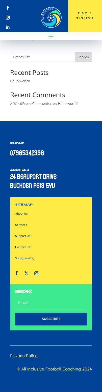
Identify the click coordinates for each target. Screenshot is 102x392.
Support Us (22, 236)
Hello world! (20, 81)
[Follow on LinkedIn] (8, 27)
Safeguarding (24, 258)
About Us (21, 213)
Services (21, 225)
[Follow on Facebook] (8, 8)
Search (83, 57)
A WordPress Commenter (31, 103)
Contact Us (22, 247)
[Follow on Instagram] (8, 18)
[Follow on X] (26, 273)
